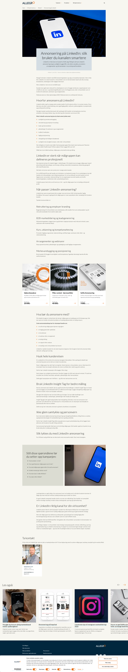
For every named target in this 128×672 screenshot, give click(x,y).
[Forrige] (118, 585)
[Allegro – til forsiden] (28, 3)
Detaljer (79, 669)
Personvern (46, 650)
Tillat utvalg (108, 662)
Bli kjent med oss (77, 3)
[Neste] (124, 585)
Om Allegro (25, 645)
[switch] (47, 669)
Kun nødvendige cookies (108, 666)
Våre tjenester (26, 648)
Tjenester (58, 3)
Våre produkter (26, 650)
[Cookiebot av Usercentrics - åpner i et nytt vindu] (18, 669)
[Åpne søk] (104, 3)
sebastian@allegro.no (29, 572)
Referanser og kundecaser (29, 653)
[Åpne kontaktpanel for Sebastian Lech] (32, 560)
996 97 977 (26, 574)
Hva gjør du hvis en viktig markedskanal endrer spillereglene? (17, 625)
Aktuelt (40, 7)
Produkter (67, 3)
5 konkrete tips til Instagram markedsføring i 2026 (91, 625)
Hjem (23, 7)
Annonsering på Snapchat (48, 624)
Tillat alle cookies (108, 658)
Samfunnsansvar (47, 653)
